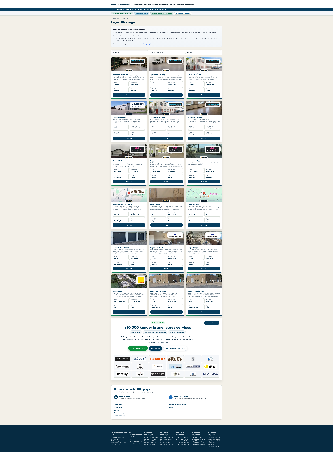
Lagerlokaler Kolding (166, 439)
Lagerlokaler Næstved (182, 444)
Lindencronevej (119, 416)
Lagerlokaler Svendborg (215, 446)
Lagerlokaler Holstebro (198, 442)
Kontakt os (120, 9)
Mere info (129, 95)
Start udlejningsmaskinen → (175, 348)
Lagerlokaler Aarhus (150, 439)
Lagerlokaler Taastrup (198, 444)
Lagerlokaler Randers (166, 437)
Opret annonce (143, 9)
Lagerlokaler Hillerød (214, 439)
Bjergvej (116, 410)
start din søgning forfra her (147, 44)
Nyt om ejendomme (134, 443)
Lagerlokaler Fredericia (198, 439)
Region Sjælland (115, 18)
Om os (113, 9)
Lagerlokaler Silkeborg (182, 439)
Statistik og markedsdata (177, 404)
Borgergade (118, 404)
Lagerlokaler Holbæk (214, 441)
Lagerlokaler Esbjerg (150, 444)
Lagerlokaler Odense (150, 441)
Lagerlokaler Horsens (166, 441)
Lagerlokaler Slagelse (214, 437)
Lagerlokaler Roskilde (166, 444)
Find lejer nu (155, 348)
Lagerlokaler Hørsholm (182, 441)
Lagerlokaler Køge (197, 441)
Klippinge (125, 18)
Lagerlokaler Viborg (197, 437)
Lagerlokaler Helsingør (182, 442)
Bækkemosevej (119, 413)
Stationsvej (118, 407)
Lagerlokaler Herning (182, 437)
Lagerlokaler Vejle (165, 442)
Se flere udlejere (211, 323)
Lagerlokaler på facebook (158, 9)
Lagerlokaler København (151, 437)
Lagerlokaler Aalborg (150, 442)
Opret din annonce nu (138, 348)
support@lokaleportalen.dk (119, 442)
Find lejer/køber (131, 9)
